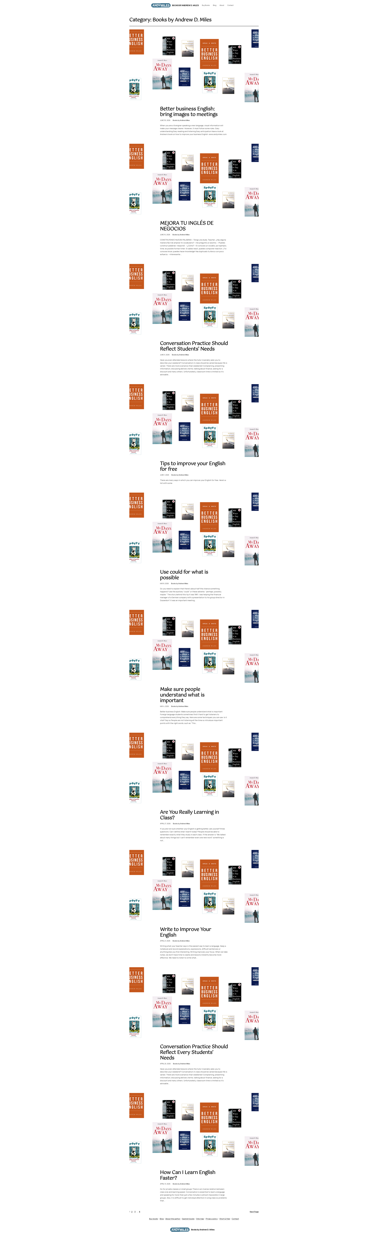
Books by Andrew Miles (181, 120)
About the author (173, 1219)
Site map (200, 1219)
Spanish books (188, 1219)
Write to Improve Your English (185, 932)
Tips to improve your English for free (192, 466)
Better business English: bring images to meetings (189, 111)
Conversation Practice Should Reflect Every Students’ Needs (194, 1052)
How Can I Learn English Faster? (187, 1175)
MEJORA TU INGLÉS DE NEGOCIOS (187, 226)
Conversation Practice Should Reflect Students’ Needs (194, 346)
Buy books (153, 1219)
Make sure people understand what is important (182, 695)
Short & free (224, 1219)
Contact (235, 1219)
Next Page (254, 1211)
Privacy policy (212, 1219)
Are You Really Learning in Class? (189, 815)
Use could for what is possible (184, 575)
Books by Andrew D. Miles (185, 5)
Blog (162, 1219)
